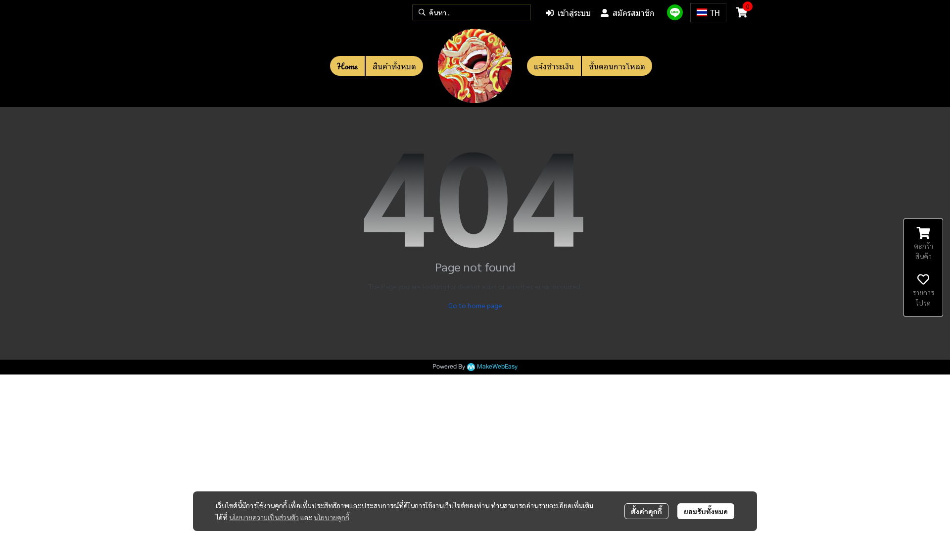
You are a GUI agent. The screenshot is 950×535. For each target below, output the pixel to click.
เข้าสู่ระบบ (574, 12)
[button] (471, 12)
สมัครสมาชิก (634, 12)
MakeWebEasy (497, 367)
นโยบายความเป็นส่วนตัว (264, 517)
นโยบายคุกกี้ (331, 517)
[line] (675, 12)
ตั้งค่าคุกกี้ (646, 511)
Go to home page (475, 305)
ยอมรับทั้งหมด (706, 511)
